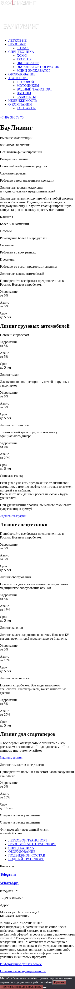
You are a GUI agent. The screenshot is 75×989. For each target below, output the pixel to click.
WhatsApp (9, 883)
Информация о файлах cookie (21, 964)
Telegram (8, 874)
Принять (59, 982)
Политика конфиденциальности (23, 971)
